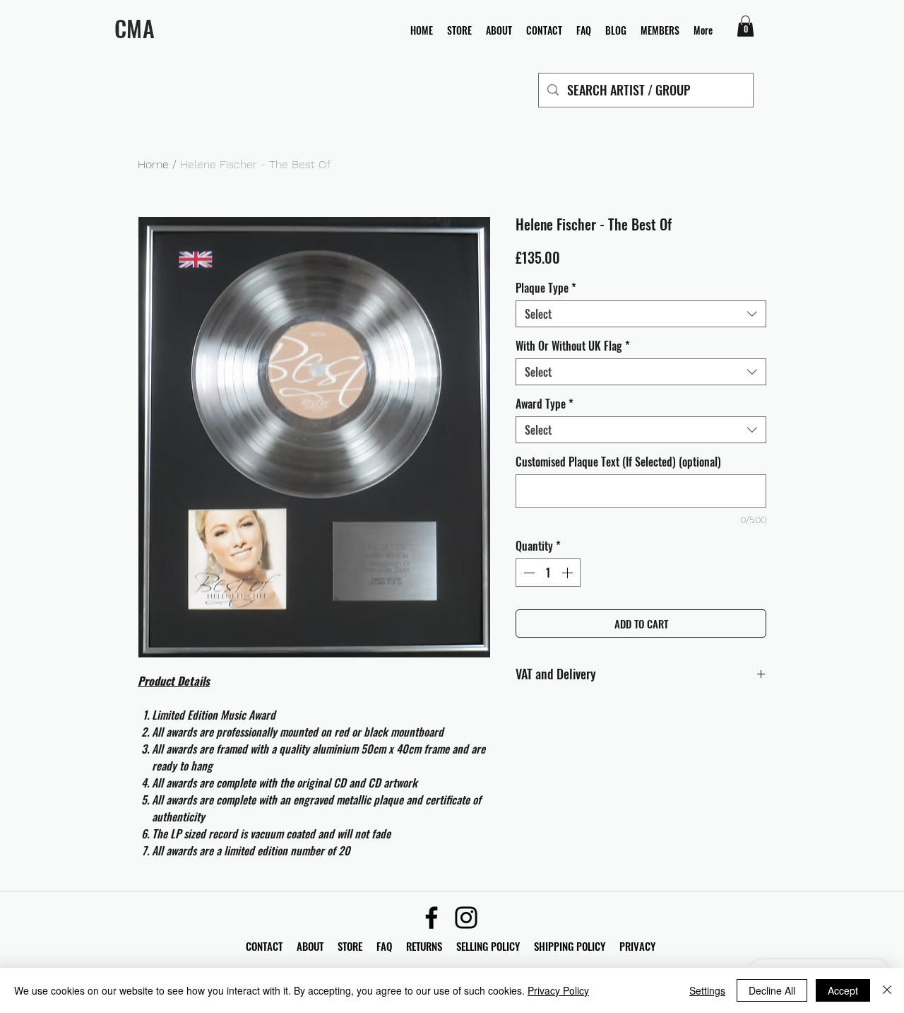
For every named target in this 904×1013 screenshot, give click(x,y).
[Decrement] (527, 572)
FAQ (391, 946)
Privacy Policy (558, 990)
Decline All (772, 990)
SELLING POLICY (488, 946)
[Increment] (568, 572)
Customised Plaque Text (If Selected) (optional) (618, 462)
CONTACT (265, 946)
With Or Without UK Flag (573, 346)
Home (153, 164)
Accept (843, 990)
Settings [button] (707, 990)
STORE (351, 946)
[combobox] (641, 313)
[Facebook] (431, 917)
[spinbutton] (548, 572)
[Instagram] (466, 917)
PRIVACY (637, 946)
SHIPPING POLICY (569, 946)
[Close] (887, 990)
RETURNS (424, 946)
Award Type (544, 404)
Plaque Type (546, 288)
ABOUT (310, 946)
